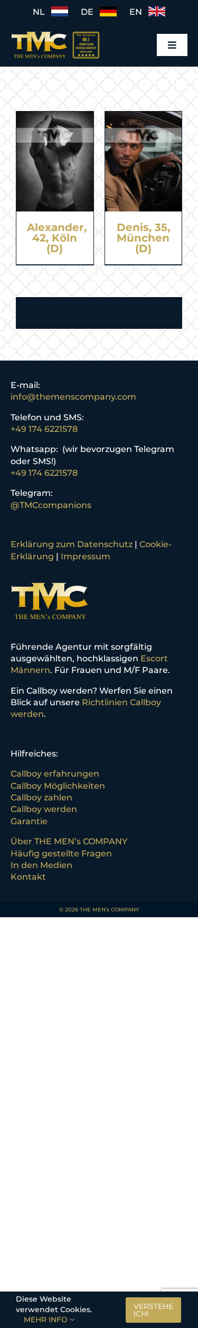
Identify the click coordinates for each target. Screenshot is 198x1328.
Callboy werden (44, 809)
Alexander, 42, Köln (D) (57, 238)
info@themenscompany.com (73, 397)
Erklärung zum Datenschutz (72, 544)
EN (138, 12)
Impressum (85, 556)
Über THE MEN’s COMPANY (69, 841)
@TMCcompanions (51, 505)
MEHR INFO (47, 1319)
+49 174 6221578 (44, 429)
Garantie (29, 821)
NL (42, 12)
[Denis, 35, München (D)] (143, 117)
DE (90, 12)
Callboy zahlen (41, 797)
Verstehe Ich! (153, 1310)
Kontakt (28, 877)
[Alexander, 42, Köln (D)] (54, 117)
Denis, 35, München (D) (143, 238)
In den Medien (41, 865)
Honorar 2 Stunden (57, 278)
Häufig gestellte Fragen (61, 854)
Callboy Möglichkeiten (58, 786)
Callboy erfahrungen (55, 774)
